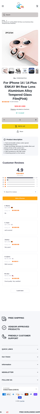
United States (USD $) (11, 390)
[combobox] (20, 14)
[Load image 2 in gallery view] (11, 71)
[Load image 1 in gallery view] (5, 71)
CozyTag (22, 401)
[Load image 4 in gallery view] (25, 71)
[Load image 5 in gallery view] (31, 71)
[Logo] (20, 6)
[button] (37, 6)
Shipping (13, 109)
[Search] (3, 14)
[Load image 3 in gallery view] (18, 71)
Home (3, 20)
